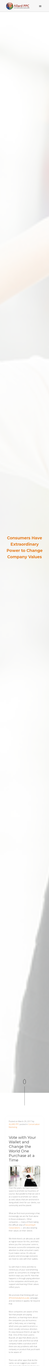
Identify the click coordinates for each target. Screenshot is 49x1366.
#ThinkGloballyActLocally (19, 1298)
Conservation (34, 1124)
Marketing (13, 1127)
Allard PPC (14, 1124)
